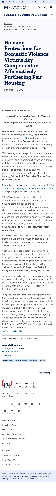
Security (5, 479)
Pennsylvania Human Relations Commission (25, 14)
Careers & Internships (11, 455)
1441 (24, 137)
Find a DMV (7, 429)
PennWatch (7, 460)
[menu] (51, 7)
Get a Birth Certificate (11, 434)
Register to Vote (9, 425)
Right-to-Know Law (10, 464)
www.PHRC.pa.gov (12, 330)
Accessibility (7, 476)
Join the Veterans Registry (13, 439)
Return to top (45, 372)
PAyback (6, 443)
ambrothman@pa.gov (12, 351)
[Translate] (39, 7)
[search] (45, 7)
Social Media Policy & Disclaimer (22, 479)
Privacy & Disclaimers (21, 476)
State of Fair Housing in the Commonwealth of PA (28, 188)
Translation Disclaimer (39, 476)
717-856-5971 (8, 355)
